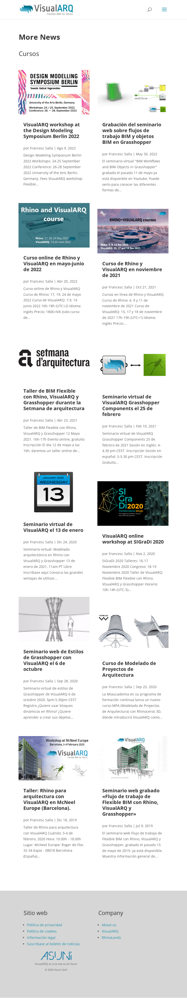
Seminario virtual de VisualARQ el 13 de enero (53, 527)
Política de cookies (42, 931)
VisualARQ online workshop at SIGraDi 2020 (133, 539)
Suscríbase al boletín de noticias (53, 944)
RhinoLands (111, 937)
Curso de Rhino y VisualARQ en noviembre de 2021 (132, 269)
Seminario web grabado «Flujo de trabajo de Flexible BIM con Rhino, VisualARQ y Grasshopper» (130, 802)
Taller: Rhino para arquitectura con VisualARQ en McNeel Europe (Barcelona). (49, 799)
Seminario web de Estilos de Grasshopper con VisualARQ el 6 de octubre (53, 660)
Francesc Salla (41, 148)
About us (109, 925)
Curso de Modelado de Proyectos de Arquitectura (129, 669)
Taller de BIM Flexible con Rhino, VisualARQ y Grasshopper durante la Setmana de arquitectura (53, 400)
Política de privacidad (44, 925)
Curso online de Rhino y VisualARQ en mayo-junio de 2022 (53, 263)
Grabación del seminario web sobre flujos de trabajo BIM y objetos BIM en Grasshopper (131, 133)
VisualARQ (110, 931)
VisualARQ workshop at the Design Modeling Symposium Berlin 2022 (51, 130)
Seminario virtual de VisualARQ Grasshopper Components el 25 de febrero (130, 405)
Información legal (41, 937)
